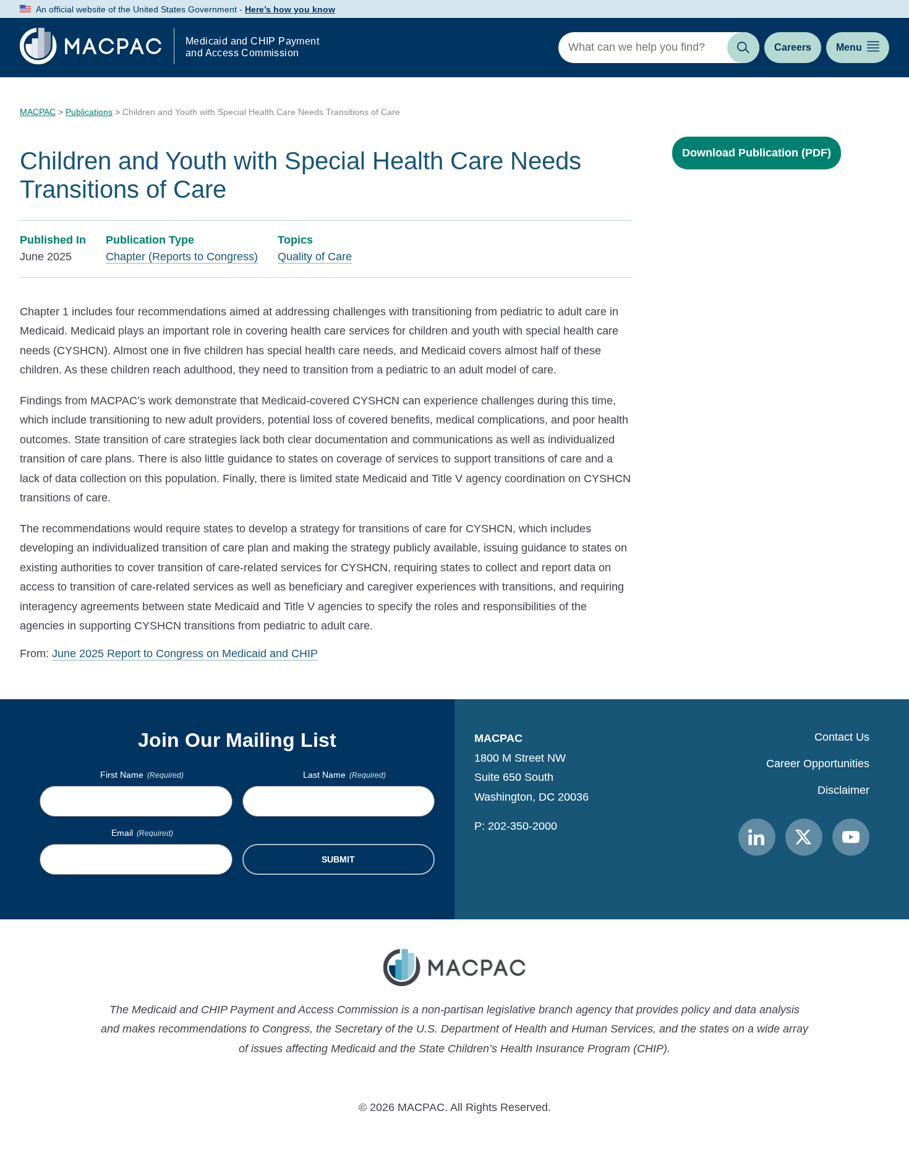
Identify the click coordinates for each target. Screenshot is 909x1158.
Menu (849, 47)
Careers (792, 47)
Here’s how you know (290, 9)
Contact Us (841, 737)
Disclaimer (843, 790)
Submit (338, 859)
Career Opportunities (817, 763)
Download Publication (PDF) (756, 153)
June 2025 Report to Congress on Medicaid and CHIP (185, 653)
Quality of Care (315, 256)
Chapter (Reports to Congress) (182, 256)
